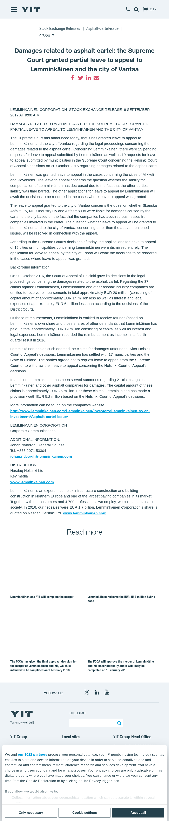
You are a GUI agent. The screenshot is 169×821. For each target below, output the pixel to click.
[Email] (96, 78)
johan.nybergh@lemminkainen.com (41, 456)
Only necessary (31, 812)
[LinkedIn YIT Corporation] (97, 692)
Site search (78, 713)
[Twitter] (80, 78)
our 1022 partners (32, 754)
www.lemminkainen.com (32, 482)
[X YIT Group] (86, 692)
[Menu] (13, 9)
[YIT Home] (30, 9)
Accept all (138, 812)
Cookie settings (84, 812)
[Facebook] (72, 78)
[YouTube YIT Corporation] (107, 692)
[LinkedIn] (88, 78)
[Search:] (119, 723)
